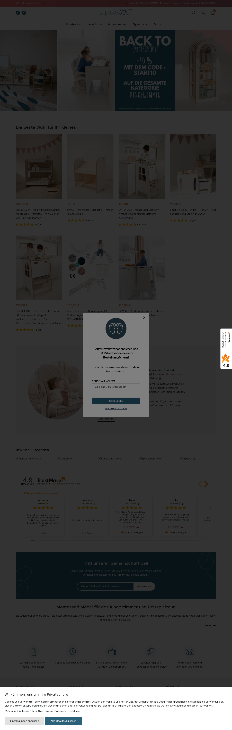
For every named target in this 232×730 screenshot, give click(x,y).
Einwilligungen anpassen (24, 721)
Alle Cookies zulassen (63, 721)
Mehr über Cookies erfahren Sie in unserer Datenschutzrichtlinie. (42, 711)
